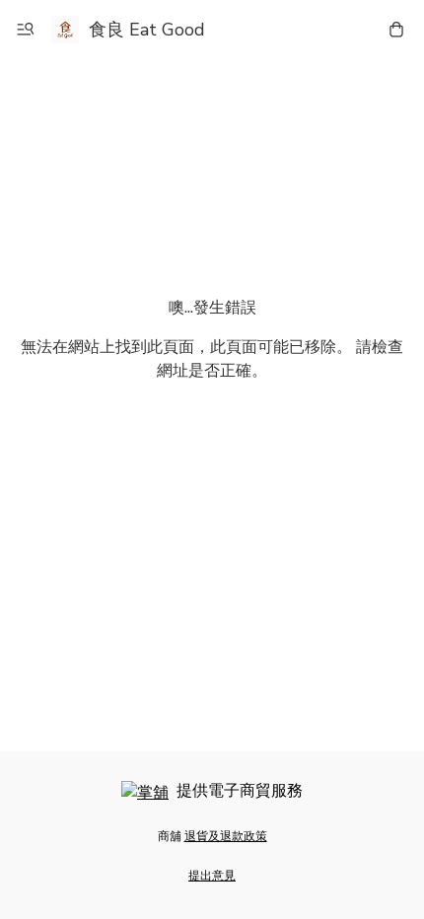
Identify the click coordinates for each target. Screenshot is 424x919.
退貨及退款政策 (225, 836)
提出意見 (212, 876)
